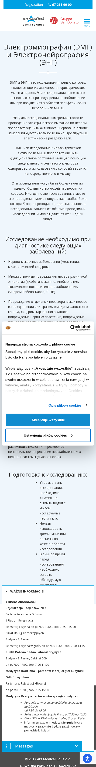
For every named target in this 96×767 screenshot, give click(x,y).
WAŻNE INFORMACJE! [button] (27, 591)
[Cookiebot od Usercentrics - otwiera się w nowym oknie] (70, 328)
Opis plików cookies (65, 405)
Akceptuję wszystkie (48, 420)
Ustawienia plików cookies (45, 435)
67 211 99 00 (62, 4)
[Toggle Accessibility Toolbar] (87, 758)
